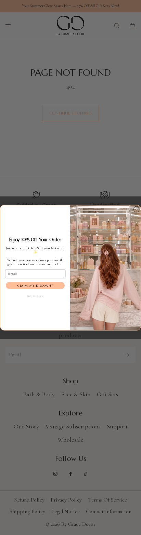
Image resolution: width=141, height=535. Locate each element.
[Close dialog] (136, 209)
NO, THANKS (35, 296)
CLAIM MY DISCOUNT (35, 285)
